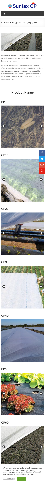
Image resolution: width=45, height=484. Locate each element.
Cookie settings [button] (9, 479)
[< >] (22, 127)
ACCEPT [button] (21, 479)
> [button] (41, 126)
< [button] (4, 126)
